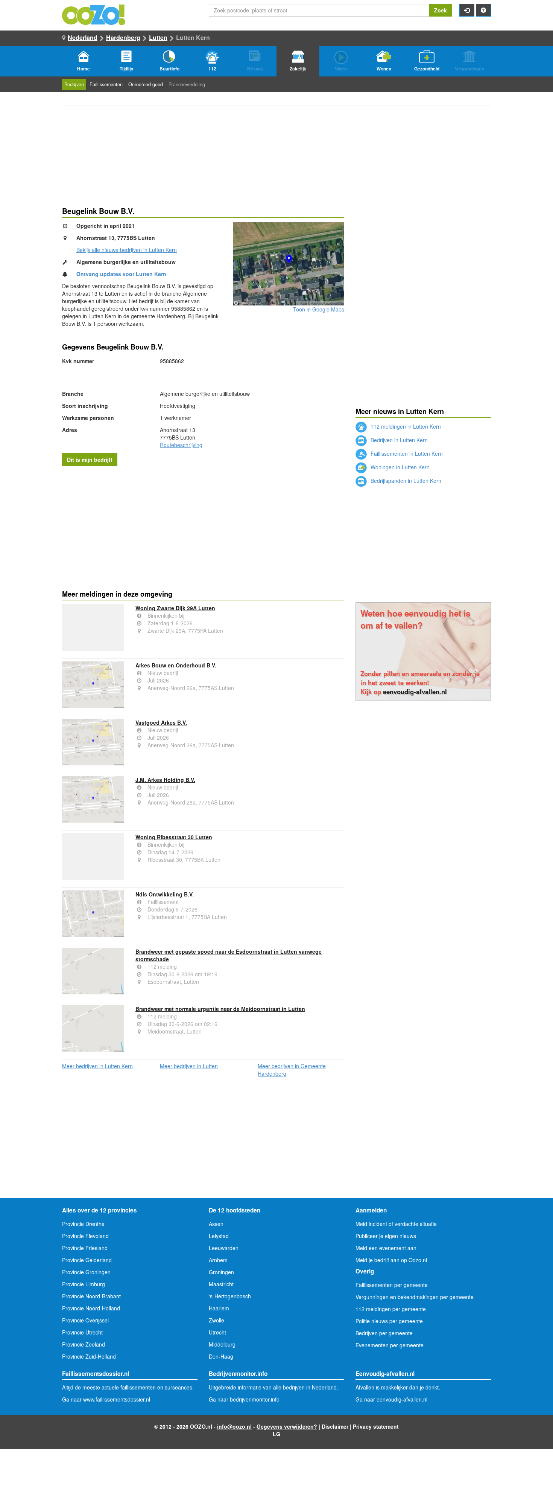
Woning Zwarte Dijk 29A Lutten (175, 608)
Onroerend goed (145, 84)
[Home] (94, 14)
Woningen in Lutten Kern (399, 467)
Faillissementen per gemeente (392, 1285)
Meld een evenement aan (386, 1248)
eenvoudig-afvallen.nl (415, 691)
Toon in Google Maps (318, 309)
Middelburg (222, 1344)
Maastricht (221, 1284)
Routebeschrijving (181, 445)
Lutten (158, 37)
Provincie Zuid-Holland (89, 1356)
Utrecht (217, 1332)
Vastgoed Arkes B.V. (161, 722)
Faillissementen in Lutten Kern (406, 453)
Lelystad (219, 1236)
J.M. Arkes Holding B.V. (165, 779)
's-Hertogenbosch (230, 1296)
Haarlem (219, 1308)
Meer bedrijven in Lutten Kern (97, 1066)
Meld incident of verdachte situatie (396, 1224)
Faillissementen (106, 84)
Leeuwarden (224, 1248)
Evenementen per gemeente (390, 1345)
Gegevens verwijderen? (287, 1426)
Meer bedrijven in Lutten (189, 1066)
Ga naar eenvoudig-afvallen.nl (391, 1399)
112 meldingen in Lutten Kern (405, 426)
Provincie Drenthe (83, 1224)
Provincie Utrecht (82, 1332)
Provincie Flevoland (85, 1236)
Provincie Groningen (86, 1272)
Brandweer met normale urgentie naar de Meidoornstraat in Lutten (220, 1008)
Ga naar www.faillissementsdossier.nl (106, 1399)
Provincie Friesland (85, 1248)
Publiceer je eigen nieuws (386, 1236)
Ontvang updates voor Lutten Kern (121, 274)
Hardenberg (123, 37)
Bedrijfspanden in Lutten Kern (405, 480)
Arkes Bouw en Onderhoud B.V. (175, 665)
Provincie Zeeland (83, 1344)
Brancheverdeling (187, 84)
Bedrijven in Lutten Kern (398, 440)
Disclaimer (335, 1426)
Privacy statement (376, 1426)
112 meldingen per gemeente (391, 1309)
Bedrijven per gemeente (384, 1333)
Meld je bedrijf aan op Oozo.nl (391, 1260)
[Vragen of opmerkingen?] (483, 10)
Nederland (82, 37)
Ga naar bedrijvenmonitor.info (244, 1399)
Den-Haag (221, 1356)
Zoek (440, 10)
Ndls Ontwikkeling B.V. (164, 894)
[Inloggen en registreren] (466, 10)
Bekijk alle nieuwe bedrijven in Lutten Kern (126, 249)
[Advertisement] (203, 526)
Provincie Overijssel (85, 1320)
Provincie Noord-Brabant (91, 1296)
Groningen (221, 1272)
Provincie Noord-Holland (91, 1308)
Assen (216, 1224)
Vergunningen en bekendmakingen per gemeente (415, 1297)
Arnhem (218, 1260)
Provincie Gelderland (87, 1260)
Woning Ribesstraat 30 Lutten (173, 837)
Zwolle (216, 1320)
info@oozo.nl (234, 1426)
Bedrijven (74, 84)
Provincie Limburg (83, 1284)
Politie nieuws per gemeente (389, 1321)
